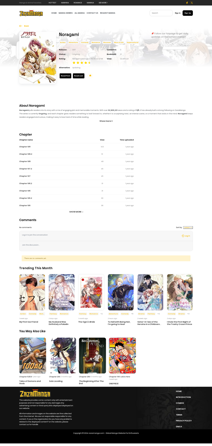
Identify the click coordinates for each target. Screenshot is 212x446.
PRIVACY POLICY (184, 420)
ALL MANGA (80, 13)
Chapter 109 (24, 146)
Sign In (178, 13)
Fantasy (53, 314)
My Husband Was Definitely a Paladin (58, 323)
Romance (96, 42)
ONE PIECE (113, 383)
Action (63, 42)
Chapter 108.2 (25, 154)
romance (78, 2)
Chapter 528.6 (25, 376)
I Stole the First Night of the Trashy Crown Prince (179, 323)
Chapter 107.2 (25, 169)
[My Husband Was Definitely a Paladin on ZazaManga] (61, 292)
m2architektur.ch (105, 438)
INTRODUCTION (183, 397)
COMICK (180, 403)
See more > (103, 2)
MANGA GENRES (66, 13)
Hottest (52, 2)
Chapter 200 (54, 376)
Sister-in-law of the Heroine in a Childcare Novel (148, 324)
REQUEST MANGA (107, 13)
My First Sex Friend (28, 321)
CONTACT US (92, 13)
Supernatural (132, 42)
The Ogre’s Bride (86, 321)
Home (179, 391)
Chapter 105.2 (25, 198)
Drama (141, 314)
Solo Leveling (55, 381)
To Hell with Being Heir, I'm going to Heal (119, 323)
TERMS (179, 414)
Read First (65, 76)
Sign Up (188, 13)
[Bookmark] (90, 75)
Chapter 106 (24, 191)
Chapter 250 (84, 376)
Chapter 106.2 (25, 183)
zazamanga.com (96, 433)
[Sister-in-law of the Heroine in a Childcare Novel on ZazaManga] (150, 292)
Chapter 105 (24, 205)
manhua (90, 2)
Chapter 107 (24, 176)
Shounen (107, 42)
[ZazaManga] (31, 13)
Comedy (84, 42)
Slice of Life (119, 42)
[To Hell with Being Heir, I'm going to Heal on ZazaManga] (121, 292)
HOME (54, 13)
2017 (74, 49)
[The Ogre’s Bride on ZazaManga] (91, 292)
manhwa (65, 2)
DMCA (179, 426)
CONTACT (181, 409)
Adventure (73, 42)
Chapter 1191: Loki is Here (119, 376)
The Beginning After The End (91, 382)
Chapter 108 (25, 161)
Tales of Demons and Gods (30, 382)
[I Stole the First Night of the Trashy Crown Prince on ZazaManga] (180, 292)
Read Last (78, 76)
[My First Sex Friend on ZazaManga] (32, 292)
